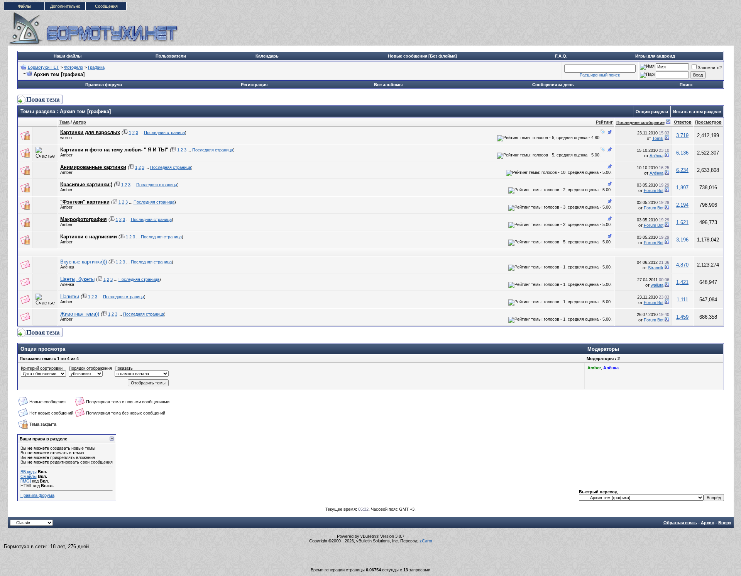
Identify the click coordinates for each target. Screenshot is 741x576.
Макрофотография (83, 219)
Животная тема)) (79, 314)
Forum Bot (653, 190)
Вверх (724, 522)
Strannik (655, 267)
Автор (79, 122)
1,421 (682, 282)
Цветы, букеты (77, 279)
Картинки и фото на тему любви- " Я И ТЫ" (114, 150)
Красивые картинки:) (86, 184)
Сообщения (106, 6)
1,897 (682, 187)
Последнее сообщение (640, 122)
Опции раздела (652, 111)
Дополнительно (65, 6)
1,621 (682, 222)
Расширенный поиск (600, 75)
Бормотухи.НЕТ (43, 67)
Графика (96, 67)
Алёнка (656, 155)
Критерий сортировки (42, 368)
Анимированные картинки (93, 167)
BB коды (28, 471)
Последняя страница (164, 132)
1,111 (682, 299)
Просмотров (708, 122)
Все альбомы (388, 84)
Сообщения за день (553, 84)
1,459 (682, 317)
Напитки (69, 296)
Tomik (657, 138)
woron (66, 137)
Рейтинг (604, 122)
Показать (124, 368)
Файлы (24, 6)
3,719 (682, 135)
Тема (64, 122)
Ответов (683, 122)
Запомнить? (710, 67)
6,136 (682, 153)
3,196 (682, 240)
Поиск (686, 84)
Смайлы (28, 476)
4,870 (682, 265)
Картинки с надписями (88, 237)
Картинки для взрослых (90, 132)
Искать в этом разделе (697, 111)
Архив (707, 522)
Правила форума (103, 84)
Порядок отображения (90, 368)
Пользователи (171, 56)
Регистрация (254, 84)
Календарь (267, 56)
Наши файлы (67, 56)
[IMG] (25, 481)
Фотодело (73, 67)
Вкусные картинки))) (83, 262)
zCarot (426, 541)
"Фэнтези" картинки (85, 202)
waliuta (657, 285)
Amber (66, 155)
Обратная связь (680, 522)
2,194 (682, 205)
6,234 (682, 170)
